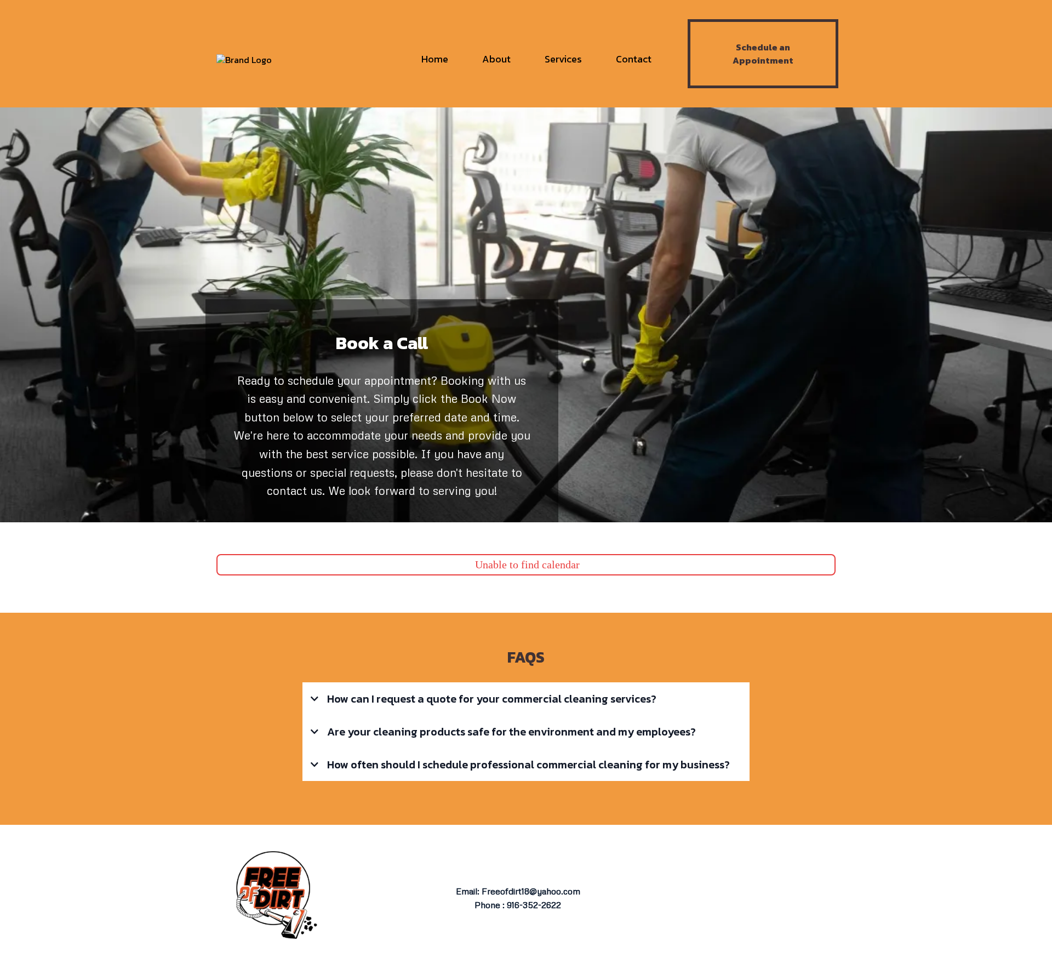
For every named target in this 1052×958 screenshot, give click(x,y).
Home (434, 59)
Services (563, 59)
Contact (633, 59)
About (496, 59)
